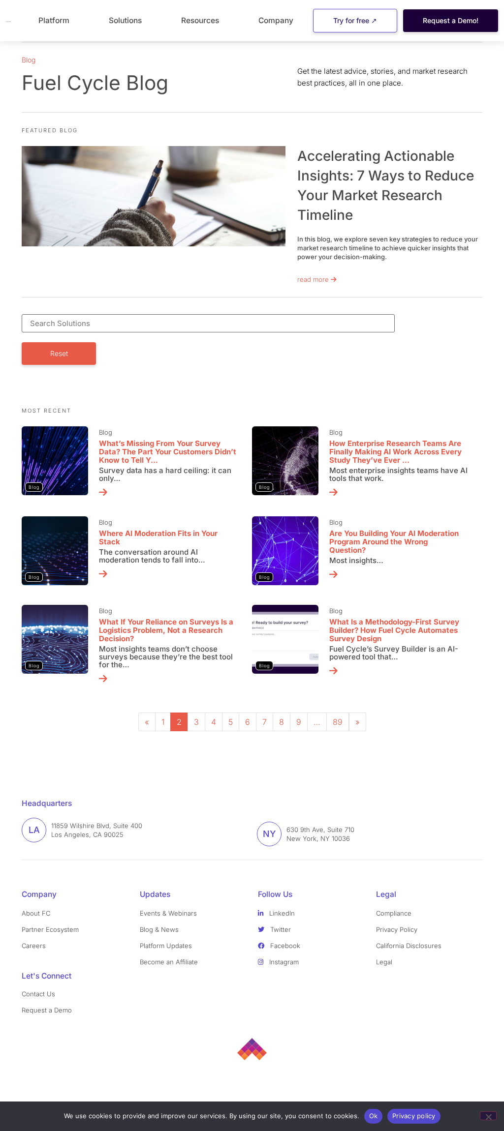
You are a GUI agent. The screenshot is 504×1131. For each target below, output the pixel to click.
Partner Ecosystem (50, 929)
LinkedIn (281, 913)
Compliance (393, 913)
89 (338, 722)
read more (314, 279)
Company (275, 20)
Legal (384, 962)
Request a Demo (47, 1010)
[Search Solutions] (229, 323)
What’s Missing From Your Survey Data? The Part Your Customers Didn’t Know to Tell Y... (167, 452)
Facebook (284, 946)
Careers (34, 946)
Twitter (279, 929)
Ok (373, 1116)
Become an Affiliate (169, 962)
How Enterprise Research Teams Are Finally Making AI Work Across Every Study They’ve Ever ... (395, 452)
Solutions (125, 20)
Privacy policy (414, 1116)
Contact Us (38, 994)
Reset (59, 353)
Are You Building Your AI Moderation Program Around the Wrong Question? (394, 542)
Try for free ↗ (355, 20)
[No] (488, 1115)
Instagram (283, 962)
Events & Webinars (168, 913)
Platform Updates (166, 946)
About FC (36, 913)
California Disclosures (408, 946)
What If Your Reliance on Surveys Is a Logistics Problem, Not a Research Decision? (166, 630)
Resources (200, 20)
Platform (53, 20)
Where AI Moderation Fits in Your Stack (158, 537)
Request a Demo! (450, 20)
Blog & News (159, 929)
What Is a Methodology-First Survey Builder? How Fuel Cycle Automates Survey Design (394, 630)
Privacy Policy (396, 929)
